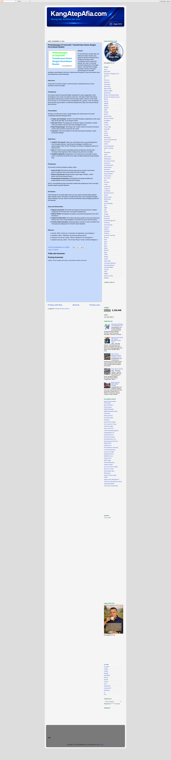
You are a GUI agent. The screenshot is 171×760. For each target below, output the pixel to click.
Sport (105, 252)
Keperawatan (108, 167)
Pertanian (106, 227)
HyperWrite (107, 686)
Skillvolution (107, 473)
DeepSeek (107, 675)
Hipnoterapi (107, 137)
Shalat (106, 248)
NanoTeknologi (108, 203)
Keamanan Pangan (109, 437)
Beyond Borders (108, 405)
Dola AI (106, 677)
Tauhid (106, 259)
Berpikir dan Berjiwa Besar (111, 95)
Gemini (106, 681)
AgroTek (106, 75)
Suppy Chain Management (111, 479)
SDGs (105, 246)
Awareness (107, 84)
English (106, 122)
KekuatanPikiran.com (110, 439)
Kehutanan (107, 163)
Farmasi (106, 124)
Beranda (76, 305)
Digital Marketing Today (110, 411)
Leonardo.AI (107, 688)
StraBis (106, 256)
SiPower (106, 250)
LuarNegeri (107, 190)
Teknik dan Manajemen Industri (113, 481)
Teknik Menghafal (109, 483)
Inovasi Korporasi (109, 146)
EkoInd (106, 114)
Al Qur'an (106, 80)
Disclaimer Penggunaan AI (111, 73)
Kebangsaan (107, 159)
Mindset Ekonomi (109, 454)
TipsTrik (106, 269)
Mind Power (107, 199)
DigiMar (106, 103)
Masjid (106, 195)
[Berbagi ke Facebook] (82, 247)
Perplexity (107, 690)
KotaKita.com (108, 445)
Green (106, 131)
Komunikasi (107, 178)
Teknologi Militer (108, 267)
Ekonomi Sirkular (109, 118)
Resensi (106, 237)
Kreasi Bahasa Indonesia (111, 447)
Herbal (106, 133)
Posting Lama (94, 305)
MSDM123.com (108, 456)
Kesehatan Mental (109, 171)
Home (105, 69)
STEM (105, 254)
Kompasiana (107, 175)
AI (52, 249)
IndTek (106, 144)
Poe (105, 694)
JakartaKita (107, 152)
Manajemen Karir (109, 193)
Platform (106, 229)
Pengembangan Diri (109, 220)
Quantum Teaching (109, 235)
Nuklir (105, 207)
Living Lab (107, 188)
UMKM (106, 273)
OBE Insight (107, 460)
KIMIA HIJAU (107, 443)
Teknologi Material (109, 265)
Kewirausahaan (108, 173)
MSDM (106, 201)
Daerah (106, 101)
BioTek (106, 99)
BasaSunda (107, 93)
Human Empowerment (110, 139)
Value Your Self (108, 276)
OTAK (105, 212)
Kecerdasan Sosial (109, 161)
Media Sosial (107, 197)
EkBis (105, 110)
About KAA (107, 71)
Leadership (107, 186)
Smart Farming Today (110, 475)
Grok (105, 684)
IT (104, 150)
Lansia (106, 184)
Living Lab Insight (109, 451)
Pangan (106, 214)
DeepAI (106, 673)
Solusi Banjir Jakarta (117, 369)
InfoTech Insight (108, 426)
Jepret (106, 154)
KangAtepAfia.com (109, 432)
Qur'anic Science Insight (111, 466)
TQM (105, 271)
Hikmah (106, 135)
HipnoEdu (107, 420)
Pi (104, 692)
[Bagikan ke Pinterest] (83, 247)
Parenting (106, 216)
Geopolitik (107, 129)
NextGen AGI (107, 458)
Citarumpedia (108, 407)
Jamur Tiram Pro (108, 428)
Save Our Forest (108, 469)
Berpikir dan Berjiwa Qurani (111, 97)
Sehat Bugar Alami (109, 471)
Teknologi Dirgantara (110, 263)
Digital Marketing (108, 409)
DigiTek (56, 249)
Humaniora (107, 141)
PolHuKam (107, 231)
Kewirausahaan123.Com (111, 441)
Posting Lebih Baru (55, 305)
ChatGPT (106, 667)
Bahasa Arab (107, 88)
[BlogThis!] (78, 247)
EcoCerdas (107, 413)
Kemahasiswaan (108, 165)
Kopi (105, 180)
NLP (105, 205)
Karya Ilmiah (107, 156)
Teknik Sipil (107, 261)
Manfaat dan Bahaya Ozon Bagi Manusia (117, 324)
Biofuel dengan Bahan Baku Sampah (115, 384)
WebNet (106, 278)
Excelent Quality (108, 417)
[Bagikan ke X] (80, 247)
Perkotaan (107, 222)
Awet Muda (107, 86)
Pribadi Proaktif (108, 464)
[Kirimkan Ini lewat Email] (76, 247)
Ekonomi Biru (108, 116)
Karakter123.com (109, 434)
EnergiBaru (107, 120)
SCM (105, 244)
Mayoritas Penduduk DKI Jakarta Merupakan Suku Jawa (117, 340)
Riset (105, 239)
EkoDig (106, 112)
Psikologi (106, 233)
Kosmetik (106, 182)
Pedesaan (107, 218)
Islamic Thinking (108, 148)
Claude (106, 669)
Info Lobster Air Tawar (110, 424)
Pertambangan (108, 224)
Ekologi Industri (108, 415)
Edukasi (106, 107)
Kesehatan (107, 169)
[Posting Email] (73, 247)
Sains (105, 241)
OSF (105, 210)
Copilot (106, 671)
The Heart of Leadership (111, 486)
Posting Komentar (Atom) (62, 308)
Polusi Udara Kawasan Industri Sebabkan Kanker (116, 355)
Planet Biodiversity (109, 462)
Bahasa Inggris (108, 90)
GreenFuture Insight (109, 422)
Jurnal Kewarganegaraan (111, 430)
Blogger (101, 744)
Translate (117, 703)
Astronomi (107, 82)
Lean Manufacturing (109, 449)
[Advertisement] (78, 34)
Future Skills (107, 127)
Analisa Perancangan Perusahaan (110, 402)
